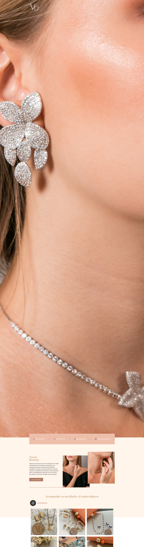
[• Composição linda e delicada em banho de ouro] (100, 522)
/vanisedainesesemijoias (104, 439)
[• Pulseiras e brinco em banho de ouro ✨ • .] (72, 522)
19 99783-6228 (60, 439)
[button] (36, 479)
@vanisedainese (40, 439)
